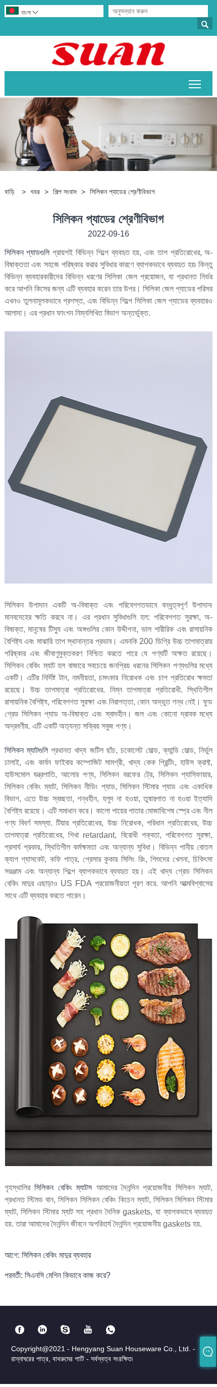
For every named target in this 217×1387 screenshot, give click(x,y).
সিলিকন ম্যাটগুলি (28, 750)
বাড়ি (10, 192)
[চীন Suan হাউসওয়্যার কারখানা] (108, 53)
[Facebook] (20, 1330)
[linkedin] (42, 1330)
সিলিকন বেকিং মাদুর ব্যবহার (56, 1255)
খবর (35, 192)
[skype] (65, 1330)
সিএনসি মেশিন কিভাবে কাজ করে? (68, 1275)
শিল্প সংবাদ (65, 192)
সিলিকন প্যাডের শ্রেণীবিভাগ (122, 192)
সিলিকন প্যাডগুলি (29, 252)
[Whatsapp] (111, 1330)
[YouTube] (88, 1330)
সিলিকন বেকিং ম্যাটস (65, 1187)
